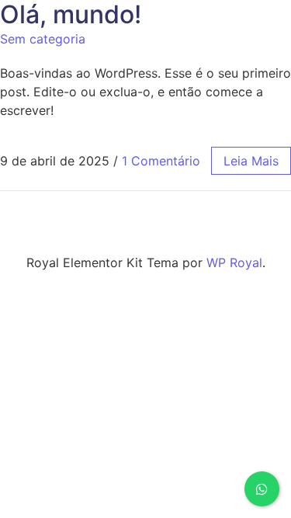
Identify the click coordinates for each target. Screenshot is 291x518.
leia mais (251, 161)
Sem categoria (42, 39)
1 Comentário (161, 161)
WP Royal (234, 262)
